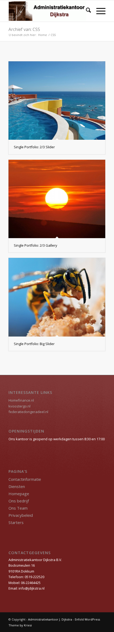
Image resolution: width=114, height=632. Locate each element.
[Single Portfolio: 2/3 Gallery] (56, 199)
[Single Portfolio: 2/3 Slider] (56, 100)
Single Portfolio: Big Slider (34, 343)
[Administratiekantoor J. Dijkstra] (47, 11)
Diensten (16, 486)
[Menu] (98, 11)
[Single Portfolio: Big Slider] (56, 297)
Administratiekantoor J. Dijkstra (50, 619)
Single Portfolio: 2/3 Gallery (35, 245)
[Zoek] (86, 11)
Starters (16, 522)
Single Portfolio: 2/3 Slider (34, 147)
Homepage (18, 493)
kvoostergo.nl (19, 406)
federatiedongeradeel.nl (28, 411)
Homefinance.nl (21, 400)
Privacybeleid (20, 515)
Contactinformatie (24, 479)
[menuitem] (86, 11)
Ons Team (18, 508)
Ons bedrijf (18, 500)
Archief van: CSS (24, 29)
